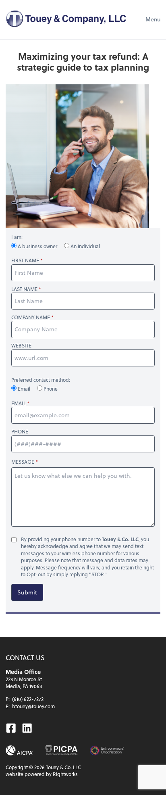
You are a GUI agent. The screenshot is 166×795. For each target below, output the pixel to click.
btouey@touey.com (33, 706)
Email (24, 388)
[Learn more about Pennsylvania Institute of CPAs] (61, 750)
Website (21, 345)
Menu (152, 19)
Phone (50, 388)
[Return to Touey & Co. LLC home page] (66, 19)
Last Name (24, 289)
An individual (84, 246)
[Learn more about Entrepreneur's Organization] (107, 750)
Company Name (30, 317)
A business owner (37, 246)
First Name (25, 260)
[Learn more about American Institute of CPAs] (19, 750)
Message (22, 461)
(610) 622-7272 (28, 699)
